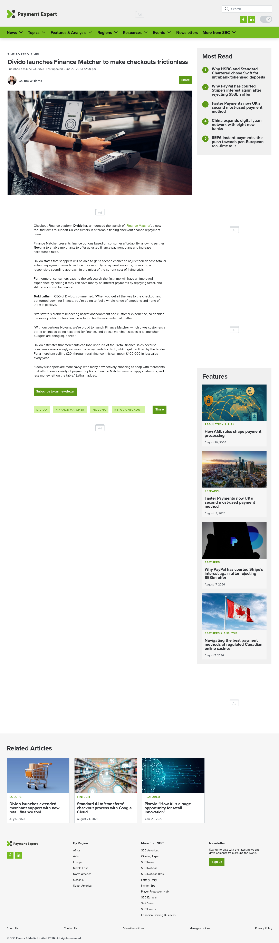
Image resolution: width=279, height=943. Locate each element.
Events (159, 32)
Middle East (80, 868)
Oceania (78, 880)
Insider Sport (149, 886)
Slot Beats (147, 903)
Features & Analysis (68, 32)
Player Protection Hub (155, 891)
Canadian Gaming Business (158, 915)
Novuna (99, 410)
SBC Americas (150, 850)
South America (82, 886)
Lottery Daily (149, 880)
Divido (41, 410)
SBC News (147, 862)
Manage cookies (200, 928)
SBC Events (148, 909)
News (12, 32)
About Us (13, 928)
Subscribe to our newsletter (55, 391)
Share (185, 79)
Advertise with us (133, 928)
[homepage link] (32, 14)
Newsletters (187, 32)
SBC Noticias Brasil (153, 874)
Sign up (217, 861)
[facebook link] (243, 19)
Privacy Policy (263, 928)
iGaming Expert (150, 856)
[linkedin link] (251, 19)
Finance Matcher (138, 225)
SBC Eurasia (148, 897)
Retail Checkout (128, 410)
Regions (104, 32)
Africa (76, 850)
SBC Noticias (149, 868)
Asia (75, 856)
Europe (77, 862)
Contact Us (71, 928)
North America (82, 874)
